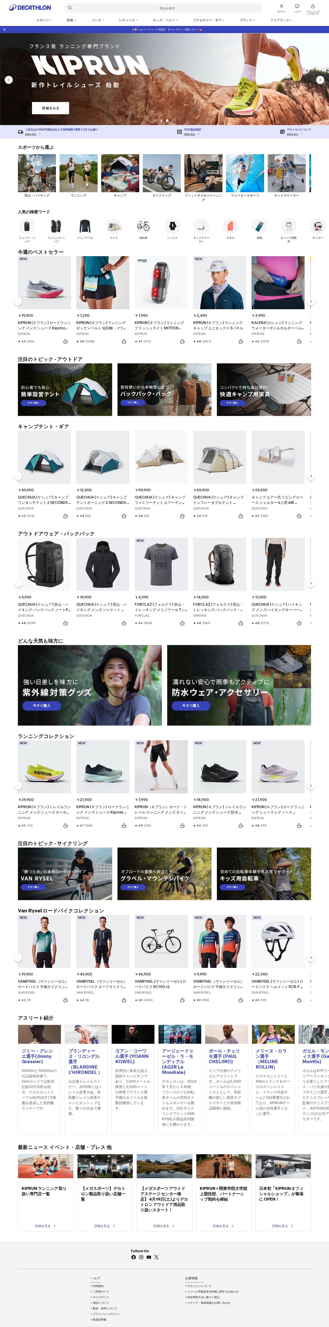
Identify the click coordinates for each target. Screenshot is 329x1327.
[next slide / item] (320, 80)
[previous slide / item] (8, 80)
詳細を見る (43, 1226)
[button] (161, 120)
